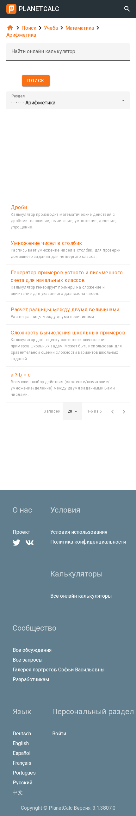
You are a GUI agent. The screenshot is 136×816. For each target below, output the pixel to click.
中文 (18, 792)
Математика (79, 28)
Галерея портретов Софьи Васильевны (59, 670)
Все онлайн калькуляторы (81, 596)
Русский (22, 783)
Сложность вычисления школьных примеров (68, 333)
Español (21, 753)
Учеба (51, 28)
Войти (59, 734)
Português (24, 773)
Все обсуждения (32, 650)
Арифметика (21, 35)
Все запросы (28, 660)
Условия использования (78, 532)
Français (22, 763)
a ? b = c (21, 375)
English (21, 743)
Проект (21, 532)
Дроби (19, 207)
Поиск (29, 28)
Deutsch (22, 734)
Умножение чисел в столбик (46, 243)
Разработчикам (31, 679)
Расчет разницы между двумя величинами (65, 310)
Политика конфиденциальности (88, 542)
